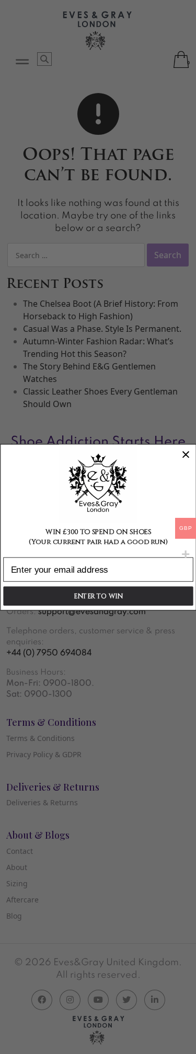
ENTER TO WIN (97, 595)
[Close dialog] (186, 454)
